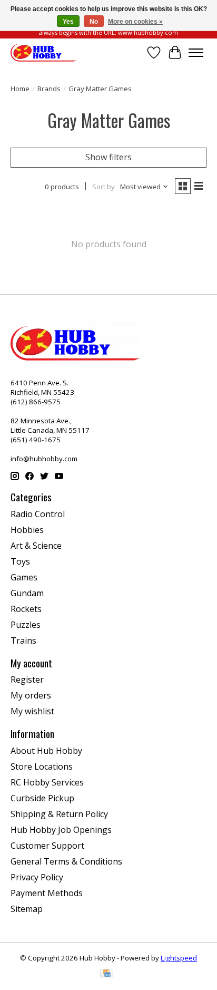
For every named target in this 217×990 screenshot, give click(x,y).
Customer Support (47, 845)
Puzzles (26, 624)
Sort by (103, 186)
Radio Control (38, 514)
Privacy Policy (37, 877)
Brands (49, 88)
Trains (23, 640)
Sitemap (27, 909)
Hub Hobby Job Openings (61, 830)
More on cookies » (135, 21)
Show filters (108, 157)
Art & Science (36, 545)
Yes (68, 21)
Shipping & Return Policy (59, 814)
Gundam (27, 593)
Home (20, 88)
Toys (20, 561)
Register (27, 679)
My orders (31, 695)
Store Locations (42, 766)
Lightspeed (179, 958)
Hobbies (27, 530)
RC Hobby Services (47, 782)
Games (24, 577)
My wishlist (32, 711)
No (94, 21)
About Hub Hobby (46, 750)
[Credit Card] (106, 974)
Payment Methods (47, 893)
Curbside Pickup (42, 798)
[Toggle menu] (195, 52)
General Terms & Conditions (66, 861)
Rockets (26, 609)
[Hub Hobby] (43, 52)
